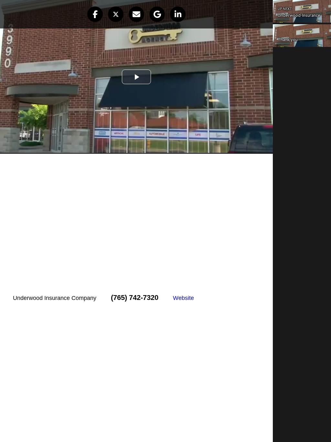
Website (183, 298)
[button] (95, 14)
